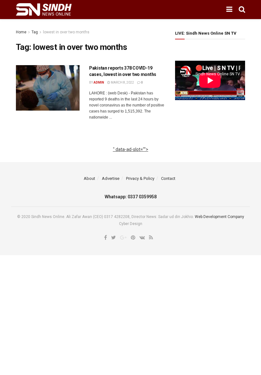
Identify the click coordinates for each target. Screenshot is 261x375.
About (89, 178)
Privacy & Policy (140, 178)
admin (99, 82)
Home (21, 32)
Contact (168, 178)
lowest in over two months (66, 32)
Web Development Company (219, 217)
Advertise (110, 178)
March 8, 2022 (122, 82)
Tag (35, 32)
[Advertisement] (130, 156)
